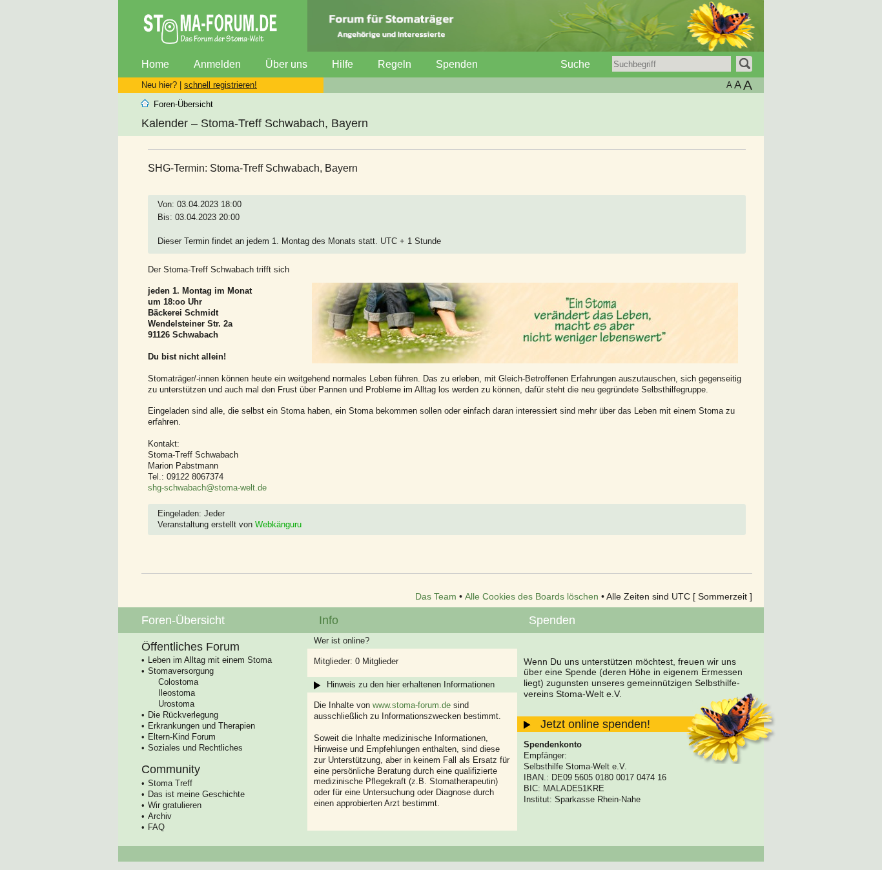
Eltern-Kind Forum (182, 737)
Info (328, 620)
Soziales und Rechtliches (195, 748)
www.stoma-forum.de (412, 705)
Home (155, 64)
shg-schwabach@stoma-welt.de (207, 487)
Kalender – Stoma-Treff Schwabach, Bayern (254, 123)
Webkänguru (278, 524)
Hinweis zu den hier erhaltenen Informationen (411, 684)
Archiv (160, 816)
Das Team (435, 596)
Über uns (286, 64)
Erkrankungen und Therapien (201, 726)
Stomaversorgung (181, 671)
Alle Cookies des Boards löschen (532, 596)
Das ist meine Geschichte (196, 794)
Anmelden (217, 64)
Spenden (457, 64)
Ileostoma (176, 693)
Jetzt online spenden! (595, 724)
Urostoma (176, 704)
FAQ (156, 827)
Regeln (394, 64)
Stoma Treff (170, 783)
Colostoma (178, 682)
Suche (575, 64)
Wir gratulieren (174, 805)
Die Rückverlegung (183, 715)
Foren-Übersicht (183, 104)
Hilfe (342, 64)
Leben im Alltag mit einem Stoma (210, 660)
